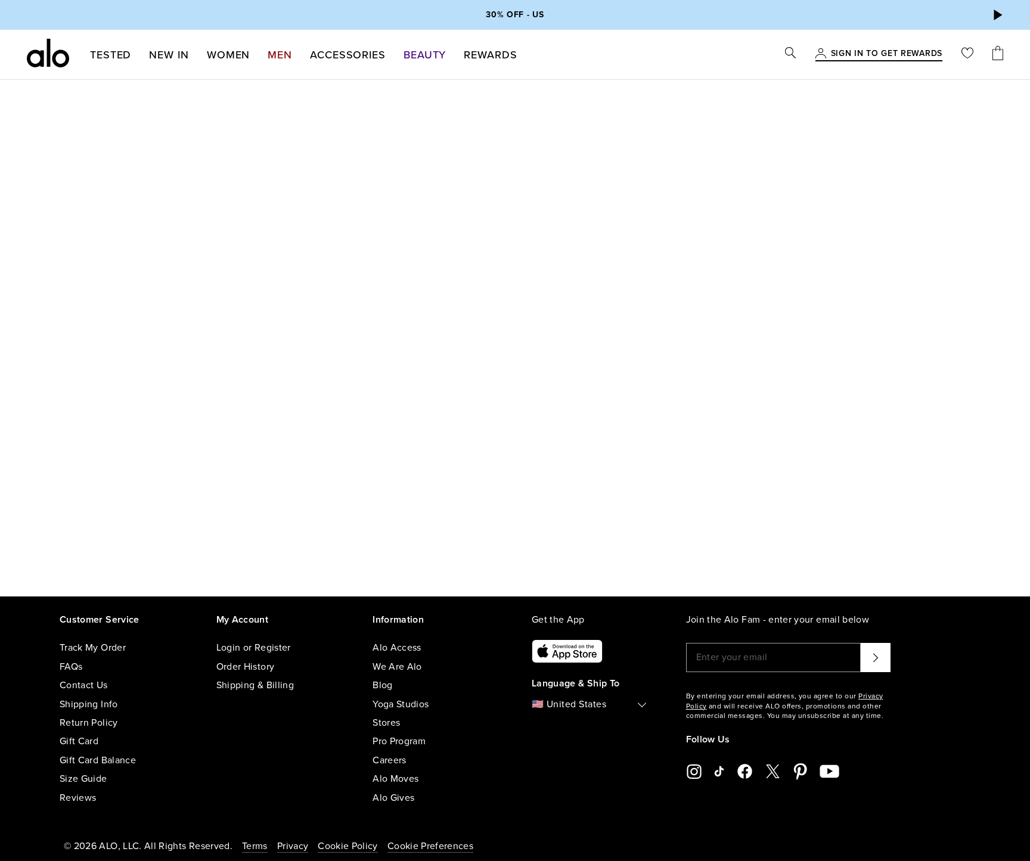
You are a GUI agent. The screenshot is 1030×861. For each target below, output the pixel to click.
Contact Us (84, 685)
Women (228, 54)
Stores (386, 723)
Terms (255, 846)
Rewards (490, 54)
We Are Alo (397, 667)
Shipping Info (89, 704)
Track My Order (93, 648)
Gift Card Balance (98, 760)
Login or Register (253, 648)
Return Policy (89, 723)
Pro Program (399, 741)
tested (110, 54)
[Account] (820, 54)
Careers (389, 760)
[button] (997, 15)
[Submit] (876, 657)
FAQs (71, 667)
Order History (245, 667)
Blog (382, 685)
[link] (886, 54)
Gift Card (79, 741)
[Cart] (997, 54)
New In (168, 54)
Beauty (425, 54)
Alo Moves (395, 779)
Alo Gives (393, 798)
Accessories (348, 54)
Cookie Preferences (430, 846)
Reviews (78, 798)
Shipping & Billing (255, 685)
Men (280, 54)
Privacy (292, 846)
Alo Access (397, 648)
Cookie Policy (348, 846)
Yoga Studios (401, 704)
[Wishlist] (967, 54)
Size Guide (83, 779)
